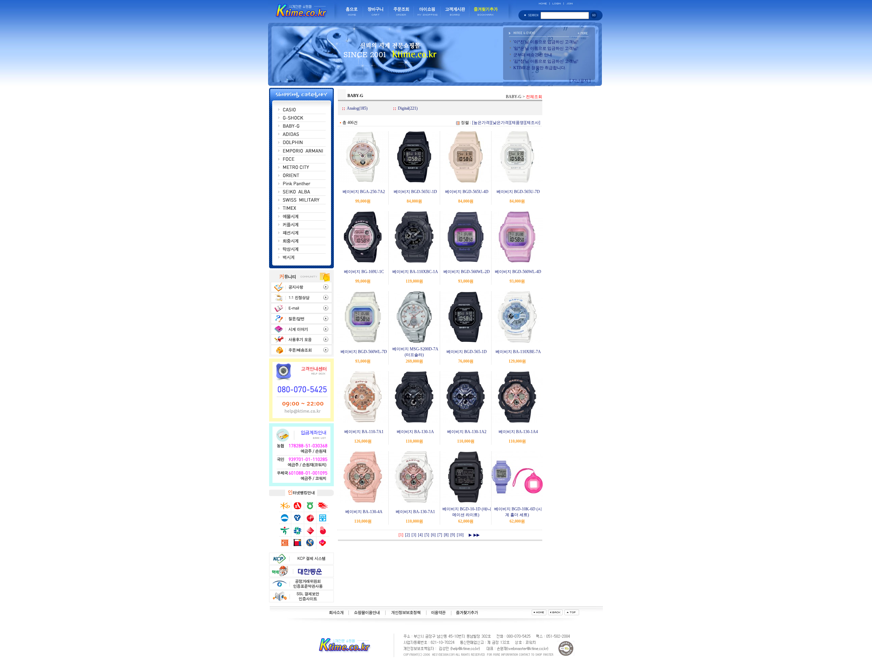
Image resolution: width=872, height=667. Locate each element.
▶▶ (476, 535)
